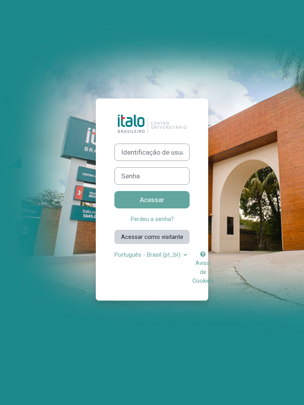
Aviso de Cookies (202, 271)
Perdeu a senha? (152, 219)
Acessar (152, 200)
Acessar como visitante (152, 236)
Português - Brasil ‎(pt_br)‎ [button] (148, 254)
